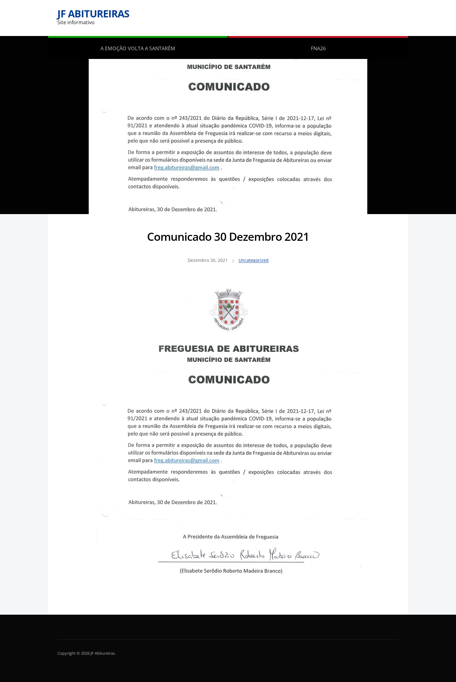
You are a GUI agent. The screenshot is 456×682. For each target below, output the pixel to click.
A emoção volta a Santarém (138, 48)
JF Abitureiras (93, 13)
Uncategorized (254, 260)
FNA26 (318, 48)
